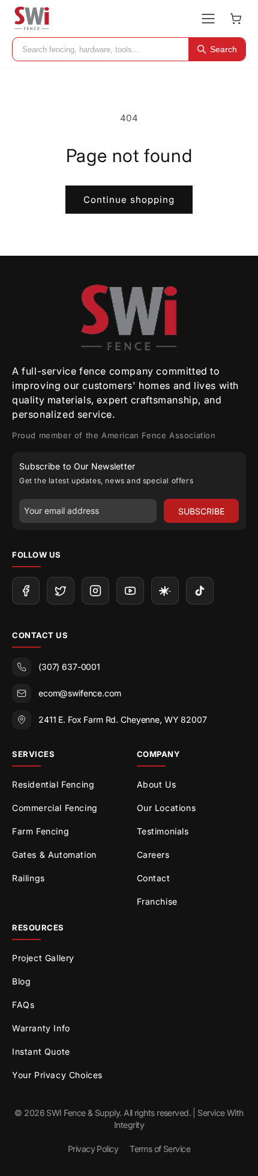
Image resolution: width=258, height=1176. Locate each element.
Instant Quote (41, 1051)
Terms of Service (160, 1149)
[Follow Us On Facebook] (26, 591)
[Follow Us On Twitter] (60, 591)
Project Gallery (43, 958)
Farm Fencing (40, 831)
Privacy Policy (93, 1149)
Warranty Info (41, 1028)
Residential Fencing (53, 784)
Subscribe (201, 511)
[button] (236, 18)
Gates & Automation (54, 854)
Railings (28, 878)
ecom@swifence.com (79, 693)
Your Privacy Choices (57, 1075)
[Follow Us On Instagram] (95, 591)
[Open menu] (208, 18)
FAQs (23, 1005)
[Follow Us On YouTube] (130, 591)
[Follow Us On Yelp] (165, 591)
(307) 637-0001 (69, 667)
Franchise (157, 901)
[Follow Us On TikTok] (200, 591)
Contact (153, 878)
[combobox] (100, 49)
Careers (153, 854)
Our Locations (166, 808)
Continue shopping (129, 199)
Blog (21, 981)
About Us (156, 784)
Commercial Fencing (55, 808)
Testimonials (163, 831)
